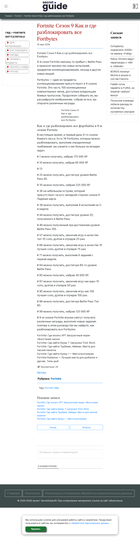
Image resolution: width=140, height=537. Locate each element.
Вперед (86, 427)
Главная (8, 16)
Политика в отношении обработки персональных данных (88, 493)
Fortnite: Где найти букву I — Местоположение (65, 353)
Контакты (32, 493)
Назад (53, 427)
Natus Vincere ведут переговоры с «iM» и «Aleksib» (122, 62)
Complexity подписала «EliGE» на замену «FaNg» (121, 50)
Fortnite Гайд (52, 387)
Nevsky (41, 372)
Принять (35, 529)
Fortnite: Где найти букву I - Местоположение (62, 418)
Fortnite (18, 16)
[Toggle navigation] (6, 6)
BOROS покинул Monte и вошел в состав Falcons (120, 75)
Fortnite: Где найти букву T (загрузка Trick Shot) (66, 342)
